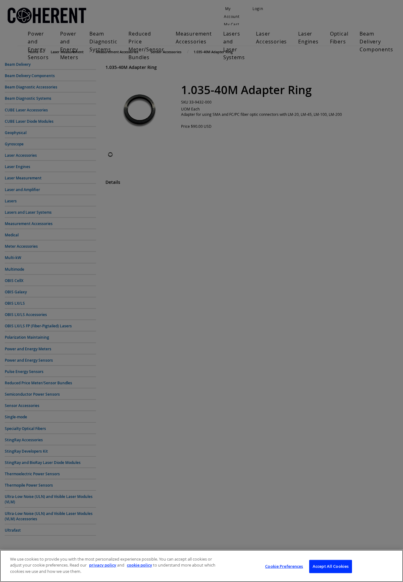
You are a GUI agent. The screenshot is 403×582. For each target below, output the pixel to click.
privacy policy (102, 565)
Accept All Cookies (331, 566)
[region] (201, 566)
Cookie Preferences (284, 566)
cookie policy (139, 565)
